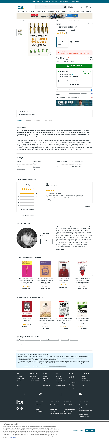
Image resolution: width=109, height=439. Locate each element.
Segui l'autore (46, 241)
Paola (51, 184)
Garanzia (52, 411)
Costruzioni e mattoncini (72, 377)
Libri (18, 340)
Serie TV (57, 383)
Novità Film (58, 376)
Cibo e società (74, 340)
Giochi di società (73, 382)
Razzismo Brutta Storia (84, 416)
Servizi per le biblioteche (70, 404)
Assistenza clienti (75, 1)
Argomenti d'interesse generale (50, 340)
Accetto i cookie (90, 430)
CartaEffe (33, 1)
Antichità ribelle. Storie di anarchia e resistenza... (82, 279)
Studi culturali (65, 340)
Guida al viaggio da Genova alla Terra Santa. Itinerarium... (45, 319)
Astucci (83, 385)
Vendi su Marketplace (69, 409)
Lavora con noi (68, 411)
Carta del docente (64, 1)
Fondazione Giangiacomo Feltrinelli (85, 411)
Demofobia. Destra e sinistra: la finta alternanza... (82, 319)
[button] (65, 7)
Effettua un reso (53, 409)
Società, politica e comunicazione (30, 340)
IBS (62, 61)
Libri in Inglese (20, 383)
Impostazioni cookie (78, 430)
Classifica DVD (59, 378)
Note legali (20, 344)
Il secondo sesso (64, 279)
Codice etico (67, 413)
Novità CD (45, 376)
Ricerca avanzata (70, 7)
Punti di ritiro (40, 1)
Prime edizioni (33, 376)
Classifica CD (46, 378)
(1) (33, 189)
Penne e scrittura (86, 380)
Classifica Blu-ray (60, 380)
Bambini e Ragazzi (60, 385)
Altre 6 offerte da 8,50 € (69, 61)
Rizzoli (73, 30)
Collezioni (32, 383)
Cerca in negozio (74, 84)
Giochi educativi (73, 380)
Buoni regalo (47, 1)
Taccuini (84, 376)
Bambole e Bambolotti (71, 385)
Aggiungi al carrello (75, 66)
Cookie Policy (12, 437)
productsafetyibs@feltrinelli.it (57, 366)
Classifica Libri (20, 378)
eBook (18, 385)
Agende (84, 378)
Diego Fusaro (61, 30)
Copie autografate (34, 380)
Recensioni (37, 121)
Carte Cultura (55, 1)
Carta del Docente (74, 90)
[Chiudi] (106, 430)
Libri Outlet (19, 380)
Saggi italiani (36, 167)
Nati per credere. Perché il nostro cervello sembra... (27, 279)
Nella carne (27, 318)
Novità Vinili (45, 383)
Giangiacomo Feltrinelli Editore (84, 407)
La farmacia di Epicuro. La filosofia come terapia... (64, 319)
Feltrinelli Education (83, 414)
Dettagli (28, 121)
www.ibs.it (33, 359)
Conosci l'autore (48, 121)
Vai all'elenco (86, 53)
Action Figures (72, 388)
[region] (54, 430)
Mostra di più (88, 206)
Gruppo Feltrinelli (83, 404)
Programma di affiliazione (70, 407)
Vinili (44, 380)
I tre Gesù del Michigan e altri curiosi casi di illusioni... (45, 279)
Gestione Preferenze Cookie (56, 413)
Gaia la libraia (39, 411)
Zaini (83, 383)
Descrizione (20, 121)
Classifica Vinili (46, 385)
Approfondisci (60, 249)
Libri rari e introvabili (34, 378)
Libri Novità (19, 376)
